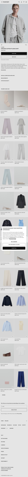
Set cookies (14, 241)
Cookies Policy (13, 238)
